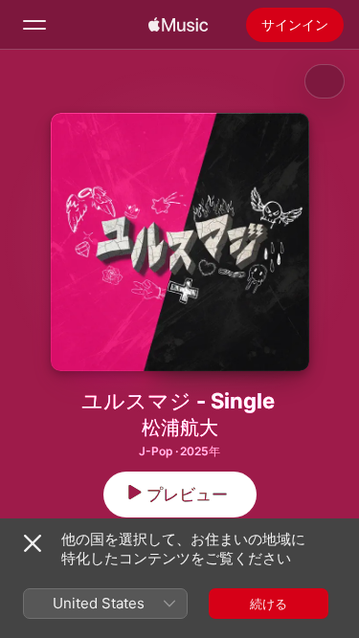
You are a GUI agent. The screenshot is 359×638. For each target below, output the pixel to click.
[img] (178, 24)
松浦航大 (180, 427)
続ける (268, 603)
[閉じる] (32, 543)
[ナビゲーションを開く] (34, 25)
